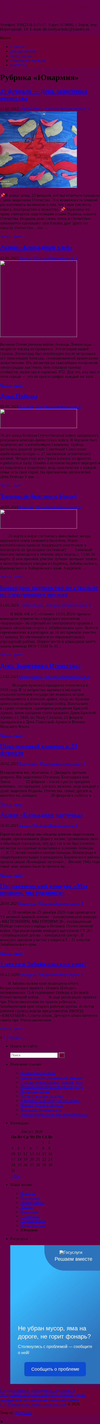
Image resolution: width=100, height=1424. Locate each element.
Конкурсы (27, 903)
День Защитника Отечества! (40, 665)
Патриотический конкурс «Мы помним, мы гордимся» (43, 889)
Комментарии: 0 (75, 109)
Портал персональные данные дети (51, 1082)
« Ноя (15, 1176)
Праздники (28, 763)
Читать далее (11, 236)
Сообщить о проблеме (55, 1369)
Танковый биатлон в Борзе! (38, 496)
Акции (24, 258)
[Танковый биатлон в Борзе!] (38, 527)
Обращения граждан (28, 60)
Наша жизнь (21, 56)
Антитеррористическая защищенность (54, 1114)
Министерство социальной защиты (51, 1077)
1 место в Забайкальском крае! (43, 963)
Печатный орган (35, 1091)
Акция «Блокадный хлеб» (36, 247)
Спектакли (30, 1216)
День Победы (18, 396)
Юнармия (52, 109)
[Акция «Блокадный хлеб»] (38, 335)
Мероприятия (30, 109)
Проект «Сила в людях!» (42, 1105)
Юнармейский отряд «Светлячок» (50, 1100)
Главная (17, 46)
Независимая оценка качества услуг (52, 1086)
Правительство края (38, 1073)
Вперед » (17, 1037)
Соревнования (31, 605)
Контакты (18, 65)
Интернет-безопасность (41, 1109)
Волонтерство (33, 1225)
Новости (26, 406)
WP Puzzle (23, 1412)
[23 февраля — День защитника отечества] (38, 186)
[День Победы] (38, 426)
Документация (23, 51)
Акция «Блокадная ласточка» (41, 814)
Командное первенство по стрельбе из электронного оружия (49, 591)
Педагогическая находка (42, 1096)
